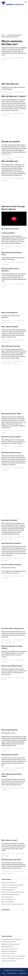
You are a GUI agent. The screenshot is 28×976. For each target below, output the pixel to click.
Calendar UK (22, 973)
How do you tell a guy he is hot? (9, 960)
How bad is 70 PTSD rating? (8, 953)
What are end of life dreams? (8, 882)
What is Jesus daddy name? (8, 889)
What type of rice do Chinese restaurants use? (12, 904)
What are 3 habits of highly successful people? (12, 958)
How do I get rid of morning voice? (9, 887)
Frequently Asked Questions (14, 35)
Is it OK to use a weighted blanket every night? (12, 885)
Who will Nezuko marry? (7, 896)
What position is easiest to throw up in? (10, 944)
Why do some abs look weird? (8, 941)
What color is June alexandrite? (8, 951)
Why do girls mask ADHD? (7, 901)
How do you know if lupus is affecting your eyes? (12, 892)
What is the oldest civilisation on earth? (10, 894)
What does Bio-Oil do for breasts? (9, 948)
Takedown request (7, 57)
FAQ (3, 973)
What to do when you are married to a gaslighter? (13, 956)
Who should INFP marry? (7, 946)
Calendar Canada (12, 973)
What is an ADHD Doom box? (8, 899)
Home (3, 35)
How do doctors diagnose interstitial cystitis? (11, 939)
